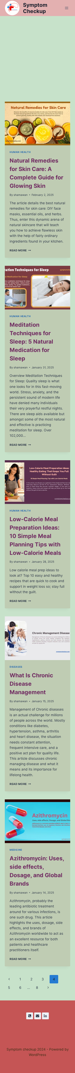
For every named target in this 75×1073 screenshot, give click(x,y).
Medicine (16, 849)
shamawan (21, 194)
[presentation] (37, 123)
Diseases (16, 666)
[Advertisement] (37, 55)
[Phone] (29, 1015)
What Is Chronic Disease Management (31, 684)
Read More (20, 250)
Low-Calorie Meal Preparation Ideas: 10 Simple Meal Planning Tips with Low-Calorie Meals (35, 536)
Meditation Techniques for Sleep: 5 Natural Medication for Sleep (31, 341)
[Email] (37, 1015)
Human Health (20, 152)
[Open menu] (66, 8)
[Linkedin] (45, 1015)
